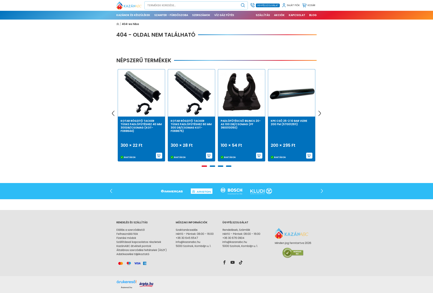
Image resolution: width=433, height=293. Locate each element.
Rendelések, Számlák (236, 230)
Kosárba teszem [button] (159, 156)
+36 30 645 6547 (187, 238)
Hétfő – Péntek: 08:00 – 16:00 (195, 234)
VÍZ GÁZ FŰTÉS (224, 15)
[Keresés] (243, 5)
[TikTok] (241, 262)
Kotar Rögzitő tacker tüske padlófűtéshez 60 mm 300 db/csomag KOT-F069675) (191, 126)
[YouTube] (233, 262)
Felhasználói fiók (127, 234)
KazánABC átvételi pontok (133, 246)
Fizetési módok (126, 238)
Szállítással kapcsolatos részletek (138, 242)
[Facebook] (224, 262)
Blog (313, 15)
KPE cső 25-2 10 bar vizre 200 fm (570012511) (289, 122)
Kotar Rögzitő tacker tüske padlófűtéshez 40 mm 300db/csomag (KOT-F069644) (141, 126)
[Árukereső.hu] (293, 249)
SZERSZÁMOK (201, 15)
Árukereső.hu (126, 287)
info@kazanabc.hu (188, 242)
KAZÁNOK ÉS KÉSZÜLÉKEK (133, 15)
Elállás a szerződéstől (130, 230)
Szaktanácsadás (187, 230)
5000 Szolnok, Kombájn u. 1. (193, 246)
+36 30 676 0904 (233, 238)
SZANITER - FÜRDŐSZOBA (171, 15)
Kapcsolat (297, 15)
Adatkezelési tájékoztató (132, 254)
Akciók (279, 15)
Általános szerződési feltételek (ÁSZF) (141, 250)
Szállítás (263, 15)
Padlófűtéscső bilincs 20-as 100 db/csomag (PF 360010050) (241, 124)
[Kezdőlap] (117, 24)
